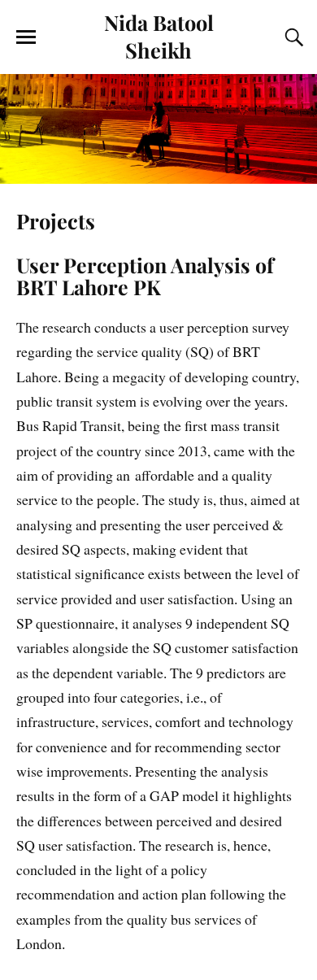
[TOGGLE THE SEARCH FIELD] (292, 37)
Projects (55, 220)
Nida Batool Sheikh (159, 35)
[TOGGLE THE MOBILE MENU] (26, 37)
